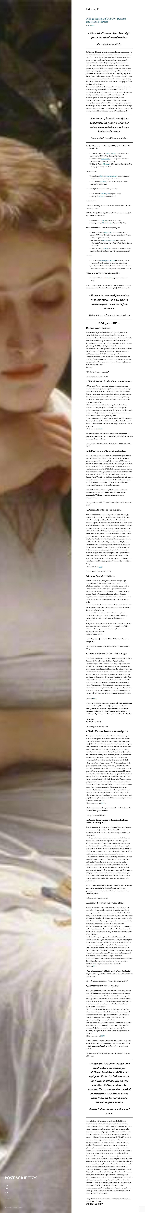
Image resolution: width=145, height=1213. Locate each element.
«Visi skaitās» (105, 159)
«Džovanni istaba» (108, 240)
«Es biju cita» (108, 278)
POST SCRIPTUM (21, 1177)
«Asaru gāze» (105, 193)
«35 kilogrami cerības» (107, 260)
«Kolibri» (104, 248)
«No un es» (106, 164)
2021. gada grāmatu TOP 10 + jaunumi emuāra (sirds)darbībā (106, 20)
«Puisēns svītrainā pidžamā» (108, 176)
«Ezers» (103, 181)
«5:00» (101, 196)
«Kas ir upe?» (110, 153)
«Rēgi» (104, 220)
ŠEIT (100, 429)
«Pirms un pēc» (106, 223)
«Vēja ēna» (107, 232)
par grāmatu (91, 25)
